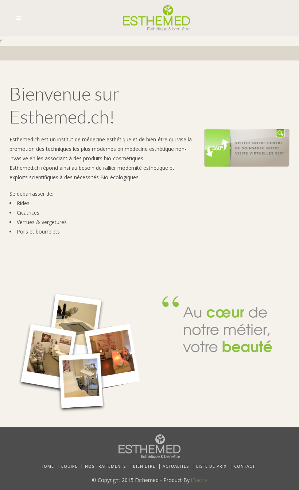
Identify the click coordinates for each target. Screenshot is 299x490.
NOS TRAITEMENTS (105, 466)
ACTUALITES (176, 466)
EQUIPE (69, 466)
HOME (47, 466)
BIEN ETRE (144, 466)
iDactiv (199, 480)
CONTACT (244, 466)
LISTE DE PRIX (211, 466)
